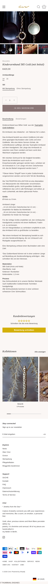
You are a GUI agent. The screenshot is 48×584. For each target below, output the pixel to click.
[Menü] (4, 7)
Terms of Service (9, 495)
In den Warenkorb (24, 108)
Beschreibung (7, 119)
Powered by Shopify (18, 572)
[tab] (9, 119)
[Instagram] (3, 537)
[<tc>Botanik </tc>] (20, 379)
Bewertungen (21, 119)
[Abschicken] (44, 434)
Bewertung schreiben (24, 330)
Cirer (9, 572)
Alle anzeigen (40, 352)
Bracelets (6, 61)
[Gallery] (24, 33)
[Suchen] (38, 7)
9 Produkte (20, 406)
